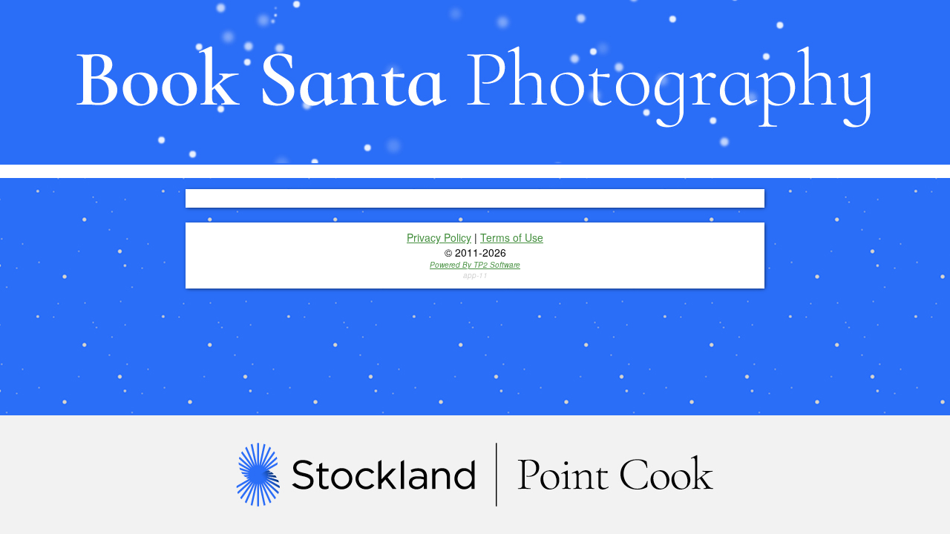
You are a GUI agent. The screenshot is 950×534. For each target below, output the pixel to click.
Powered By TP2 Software (475, 265)
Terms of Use (511, 237)
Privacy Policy (439, 237)
